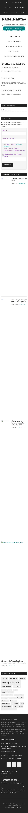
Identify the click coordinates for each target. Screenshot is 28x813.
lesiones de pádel (5, 692)
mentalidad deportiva (19, 694)
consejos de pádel (11, 682)
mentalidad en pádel (6, 697)
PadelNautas (14, 19)
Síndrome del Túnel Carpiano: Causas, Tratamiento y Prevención (13, 662)
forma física (17, 686)
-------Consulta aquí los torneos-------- (14, 30)
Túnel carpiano (5, 709)
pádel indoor (15, 703)
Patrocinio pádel (5, 700)
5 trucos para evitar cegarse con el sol (10, 743)
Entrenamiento (7, 687)
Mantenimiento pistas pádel (7, 694)
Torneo (14, 706)
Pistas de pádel (13, 700)
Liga (12, 692)
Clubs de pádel (22, 678)
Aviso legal (20, 807)
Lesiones (15, 689)
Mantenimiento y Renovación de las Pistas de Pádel (17, 423)
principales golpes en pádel (8, 751)
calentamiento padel (13, 678)
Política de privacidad (10, 807)
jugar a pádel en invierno (7, 689)
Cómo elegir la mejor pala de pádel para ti (19, 301)
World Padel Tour (13, 709)
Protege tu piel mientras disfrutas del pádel (11, 755)
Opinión (13, 697)
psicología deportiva (6, 703)
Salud (22, 703)
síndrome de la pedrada (6, 706)
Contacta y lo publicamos (14, 28)
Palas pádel (20, 698)
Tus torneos (20, 706)
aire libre (5, 678)
